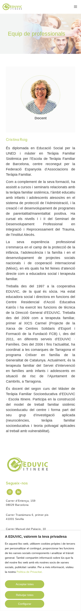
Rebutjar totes (24, 595)
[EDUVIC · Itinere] (12, 7)
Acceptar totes (25, 584)
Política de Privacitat (29, 571)
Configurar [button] (24, 603)
